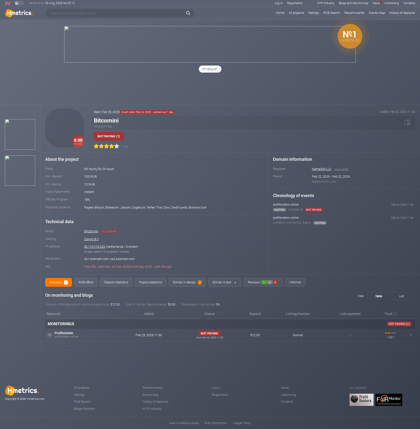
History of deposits (402, 12)
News (376, 3)
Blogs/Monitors (84, 408)
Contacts (409, 3)
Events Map (151, 394)
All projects (296, 12)
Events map (377, 12)
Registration (295, 3)
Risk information (216, 423)
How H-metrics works (184, 423)
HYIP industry (325, 3)
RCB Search (332, 12)
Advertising (391, 3)
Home (280, 12)
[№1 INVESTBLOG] (210, 61)
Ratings (313, 12)
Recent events (354, 12)
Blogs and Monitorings (353, 3)
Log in (279, 3)
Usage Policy (242, 423)
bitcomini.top (103, 126)
